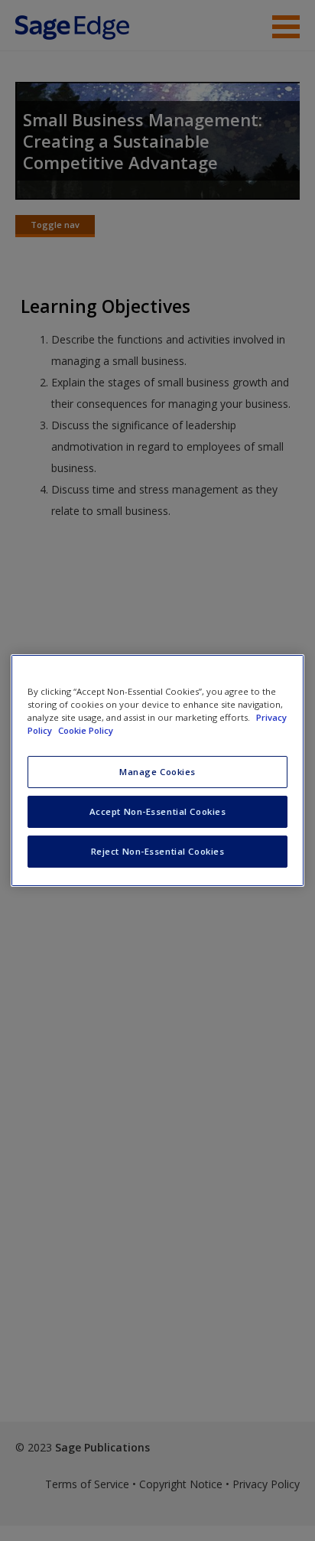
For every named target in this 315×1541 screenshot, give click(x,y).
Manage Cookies (157, 771)
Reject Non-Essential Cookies (158, 851)
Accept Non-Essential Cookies (157, 811)
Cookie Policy (85, 730)
